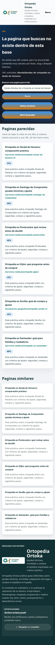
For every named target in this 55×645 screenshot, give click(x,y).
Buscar (27, 96)
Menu (48, 12)
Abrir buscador (27, 115)
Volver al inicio (27, 106)
